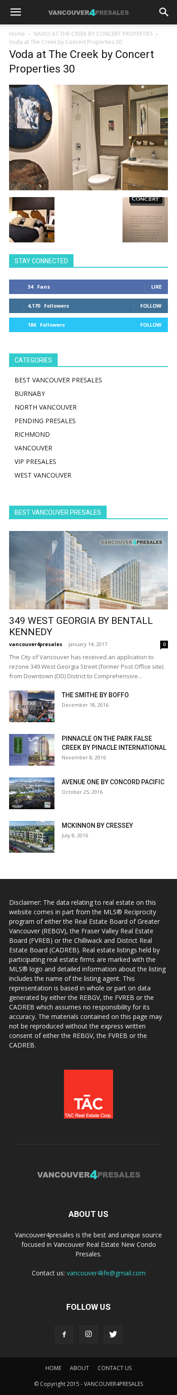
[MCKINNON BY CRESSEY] (31, 837)
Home (17, 34)
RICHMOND (32, 434)
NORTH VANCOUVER (46, 407)
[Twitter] (113, 1335)
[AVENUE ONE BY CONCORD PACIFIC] (31, 793)
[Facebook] (64, 1335)
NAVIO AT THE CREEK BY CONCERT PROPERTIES (93, 34)
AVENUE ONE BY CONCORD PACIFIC (113, 782)
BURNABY (30, 393)
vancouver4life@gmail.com (106, 1273)
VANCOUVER (33, 448)
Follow (151, 305)
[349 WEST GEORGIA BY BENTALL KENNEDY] (88, 570)
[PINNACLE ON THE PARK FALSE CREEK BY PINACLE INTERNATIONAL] (31, 750)
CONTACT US (115, 1368)
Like (156, 286)
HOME (53, 1368)
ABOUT (79, 1368)
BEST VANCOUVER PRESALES (58, 380)
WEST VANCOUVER (43, 475)
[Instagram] (88, 1334)
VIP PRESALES (35, 461)
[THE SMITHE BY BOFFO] (31, 706)
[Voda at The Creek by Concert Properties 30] (88, 188)
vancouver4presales (35, 644)
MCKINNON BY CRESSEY (97, 825)
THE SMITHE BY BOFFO (95, 695)
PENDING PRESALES (45, 420)
